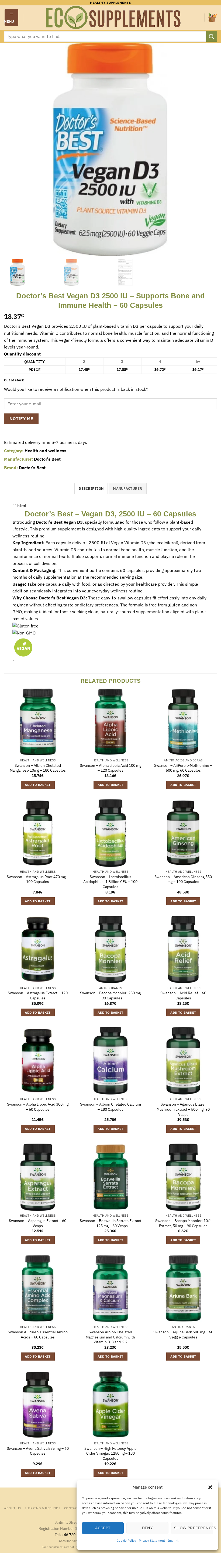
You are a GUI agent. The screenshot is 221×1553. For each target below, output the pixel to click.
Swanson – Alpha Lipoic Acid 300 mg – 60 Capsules (37, 1107)
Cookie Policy (126, 1540)
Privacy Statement (152, 1540)
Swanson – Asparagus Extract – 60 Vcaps (37, 1223)
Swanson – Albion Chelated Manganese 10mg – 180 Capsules (38, 768)
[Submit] (211, 36)
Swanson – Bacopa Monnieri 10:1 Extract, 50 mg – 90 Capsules (183, 1223)
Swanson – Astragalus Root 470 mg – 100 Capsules (38, 879)
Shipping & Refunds (42, 1508)
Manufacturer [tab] (127, 488)
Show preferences (193, 1527)
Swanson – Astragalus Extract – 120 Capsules (38, 995)
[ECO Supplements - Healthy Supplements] (113, 17)
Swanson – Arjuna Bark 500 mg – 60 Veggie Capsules (183, 1335)
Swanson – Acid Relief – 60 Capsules (183, 995)
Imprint (173, 1540)
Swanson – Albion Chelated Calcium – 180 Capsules (110, 1107)
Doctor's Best (47, 459)
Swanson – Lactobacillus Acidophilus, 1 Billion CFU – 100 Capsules (110, 881)
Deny (147, 1527)
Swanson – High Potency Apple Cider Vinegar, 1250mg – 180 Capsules (110, 1453)
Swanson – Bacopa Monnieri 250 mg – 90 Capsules (110, 995)
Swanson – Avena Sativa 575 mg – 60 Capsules (38, 1451)
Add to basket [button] (38, 785)
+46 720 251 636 (76, 1534)
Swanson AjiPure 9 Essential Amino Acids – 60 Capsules (38, 1335)
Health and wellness (45, 450)
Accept (103, 1527)
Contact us (74, 1508)
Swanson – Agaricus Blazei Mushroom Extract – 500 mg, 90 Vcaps (183, 1109)
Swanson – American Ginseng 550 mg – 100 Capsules (183, 879)
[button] (210, 1487)
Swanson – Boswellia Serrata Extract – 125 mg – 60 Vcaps (110, 1223)
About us (12, 1508)
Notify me (21, 418)
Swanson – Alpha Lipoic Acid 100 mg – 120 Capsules (110, 768)
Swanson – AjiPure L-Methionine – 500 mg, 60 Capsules (183, 768)
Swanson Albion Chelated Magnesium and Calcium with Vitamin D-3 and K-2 (110, 1337)
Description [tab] (91, 488)
